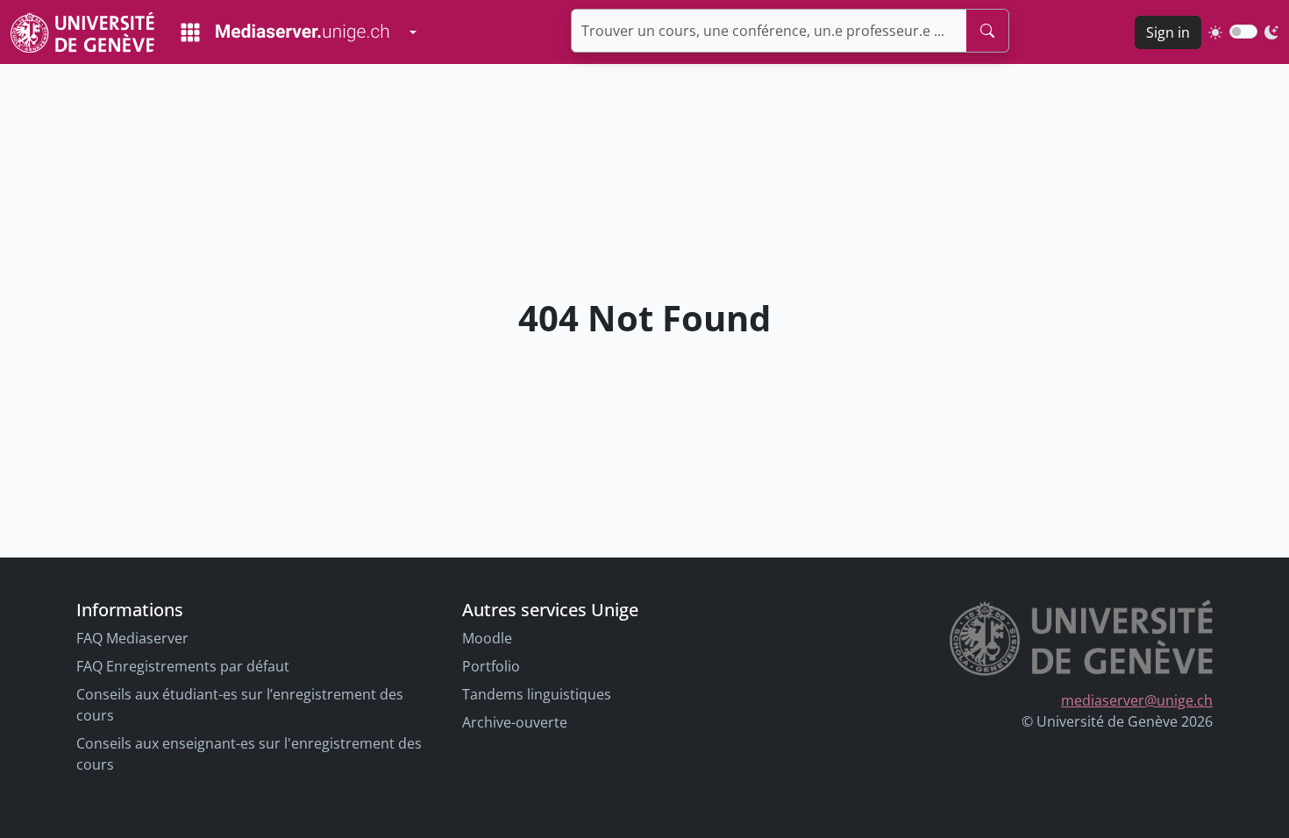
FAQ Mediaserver (132, 638)
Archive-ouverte (514, 722)
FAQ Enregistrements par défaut (182, 666)
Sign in (1168, 32)
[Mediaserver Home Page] (285, 32)
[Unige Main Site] (82, 32)
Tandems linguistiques (536, 694)
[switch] (1243, 32)
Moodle (487, 638)
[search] (987, 31)
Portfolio (491, 666)
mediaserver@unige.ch (1137, 700)
